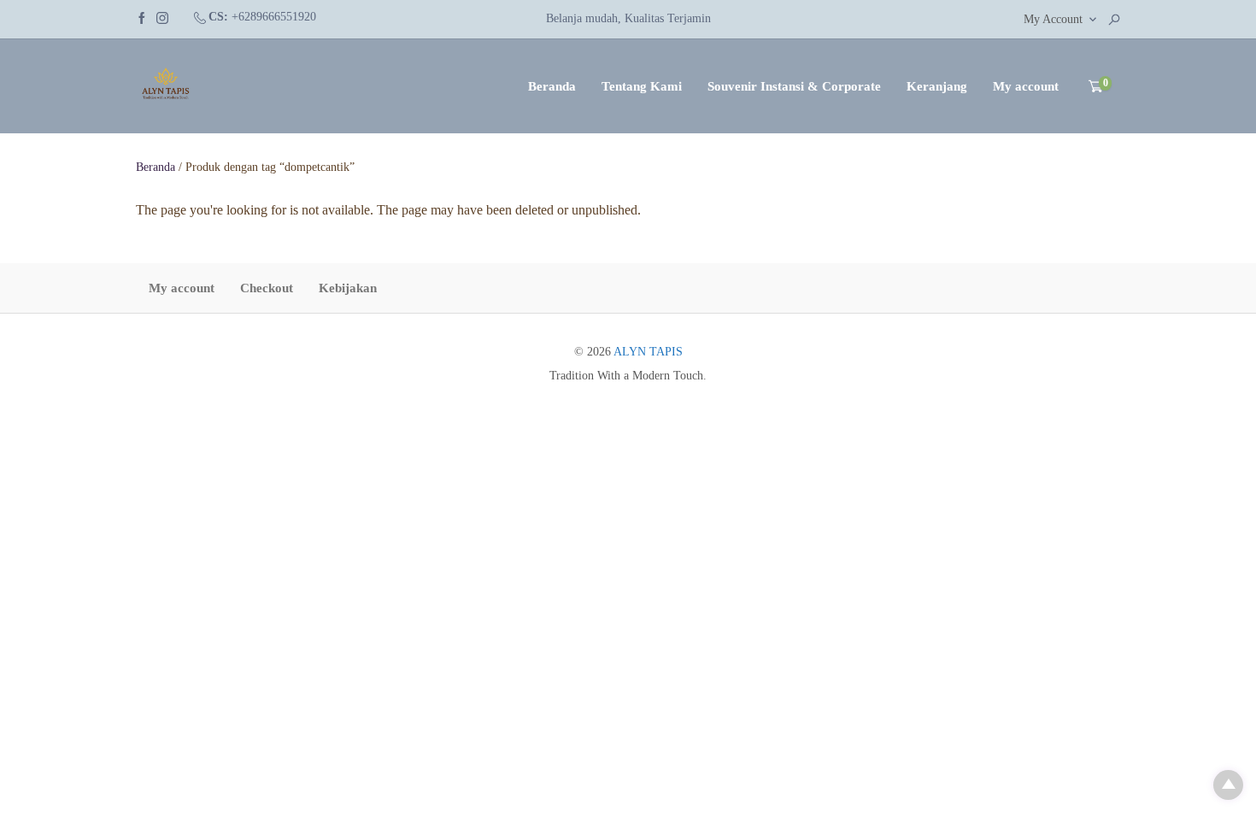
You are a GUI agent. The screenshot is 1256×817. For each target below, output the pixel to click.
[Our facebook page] (142, 16)
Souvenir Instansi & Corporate (794, 86)
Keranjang (937, 86)
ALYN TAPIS (648, 351)
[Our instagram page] (162, 16)
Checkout (266, 288)
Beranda (552, 86)
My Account (1053, 19)
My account (1026, 86)
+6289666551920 (274, 16)
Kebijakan (348, 288)
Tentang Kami (642, 86)
